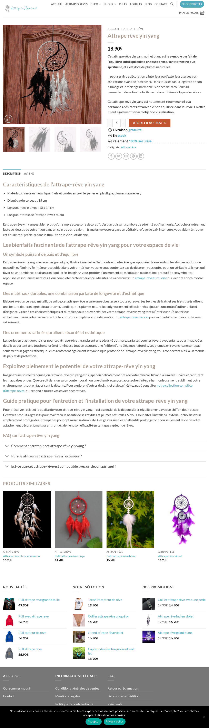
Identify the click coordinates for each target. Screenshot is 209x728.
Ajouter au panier (150, 123)
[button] (192, 4)
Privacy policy (115, 721)
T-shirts (136, 4)
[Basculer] (7, 446)
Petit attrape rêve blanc (121, 556)
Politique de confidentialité (74, 704)
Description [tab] (12, 173)
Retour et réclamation (123, 688)
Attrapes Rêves (76, 4)
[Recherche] (171, 4)
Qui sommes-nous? (16, 688)
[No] (203, 718)
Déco (94, 4)
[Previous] (10, 74)
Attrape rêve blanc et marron (21, 556)
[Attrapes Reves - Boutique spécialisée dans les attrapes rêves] (21, 8)
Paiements (115, 704)
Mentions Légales (67, 696)
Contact (161, 4)
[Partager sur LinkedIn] (140, 156)
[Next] (94, 74)
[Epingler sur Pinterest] (133, 156)
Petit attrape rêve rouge (70, 556)
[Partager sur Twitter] (118, 156)
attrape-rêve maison (134, 317)
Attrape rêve (133, 28)
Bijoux (108, 4)
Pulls (123, 4)
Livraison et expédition (124, 696)
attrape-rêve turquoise (151, 278)
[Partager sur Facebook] (111, 156)
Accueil (56, 4)
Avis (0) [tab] (29, 173)
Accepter (94, 721)
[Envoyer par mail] (126, 156)
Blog (148, 4)
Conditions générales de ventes (77, 688)
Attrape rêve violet (170, 556)
